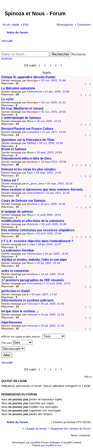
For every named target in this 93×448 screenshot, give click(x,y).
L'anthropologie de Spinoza (21, 118)
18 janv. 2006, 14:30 (53, 204)
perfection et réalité (15, 291)
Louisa (31, 244)
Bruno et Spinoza (13, 149)
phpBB (34, 442)
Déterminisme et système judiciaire (27, 300)
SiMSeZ (31, 143)
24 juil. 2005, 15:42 (52, 274)
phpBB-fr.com (53, 445)
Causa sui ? (10, 180)
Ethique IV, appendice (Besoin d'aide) (28, 77)
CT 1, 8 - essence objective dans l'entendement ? (37, 241)
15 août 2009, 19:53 (58, 283)
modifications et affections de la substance (32, 221)
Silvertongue (34, 253)
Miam (30, 121)
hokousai (32, 303)
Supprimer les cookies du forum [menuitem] (70, 428)
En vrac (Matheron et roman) (22, 108)
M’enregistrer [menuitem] (65, 24)
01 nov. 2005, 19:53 (53, 111)
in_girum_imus (35, 183)
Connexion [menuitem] (83, 24)
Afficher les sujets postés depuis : (21, 336)
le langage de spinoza (17, 211)
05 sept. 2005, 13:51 (48, 172)
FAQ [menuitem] (26, 24)
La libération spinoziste (18, 88)
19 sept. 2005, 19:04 (49, 152)
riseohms (32, 204)
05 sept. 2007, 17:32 (44, 294)
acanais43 (33, 132)
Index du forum (17, 422)
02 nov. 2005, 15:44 (53, 80)
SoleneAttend (35, 192)
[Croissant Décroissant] (46, 348)
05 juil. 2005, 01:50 (52, 303)
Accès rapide (11, 24)
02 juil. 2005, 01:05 (52, 325)
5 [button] (61, 65)
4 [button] (56, 65)
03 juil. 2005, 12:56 (52, 314)
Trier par (6, 342)
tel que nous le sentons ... (19, 311)
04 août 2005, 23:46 (54, 224)
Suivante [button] (66, 65)
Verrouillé (7, 40)
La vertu (7, 99)
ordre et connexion (15, 271)
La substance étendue (17, 250)
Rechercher (60, 54)
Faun (30, 172)
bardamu (32, 161)
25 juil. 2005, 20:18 (48, 263)
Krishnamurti (34, 91)
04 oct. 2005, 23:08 (51, 143)
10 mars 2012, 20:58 (53, 161)
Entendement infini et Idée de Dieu (26, 158)
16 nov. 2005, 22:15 (49, 121)
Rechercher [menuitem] (88, 33)
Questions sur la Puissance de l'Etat (27, 140)
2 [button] (45, 65)
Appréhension (11, 322)
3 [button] (50, 65)
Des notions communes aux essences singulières (38, 230)
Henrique (32, 80)
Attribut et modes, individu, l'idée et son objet (34, 260)
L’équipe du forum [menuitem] (36, 428)
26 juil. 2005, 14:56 (56, 253)
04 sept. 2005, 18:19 (59, 183)
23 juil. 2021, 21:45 (58, 192)
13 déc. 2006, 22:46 (57, 91)
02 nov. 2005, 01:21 (53, 102)
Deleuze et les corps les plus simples (28, 169)
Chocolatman (35, 283)
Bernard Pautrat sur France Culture (27, 129)
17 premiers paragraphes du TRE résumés (32, 280)
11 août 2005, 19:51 (49, 214)
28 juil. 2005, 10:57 (49, 244)
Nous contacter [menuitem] (80, 435)
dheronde (32, 224)
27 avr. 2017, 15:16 (54, 132)
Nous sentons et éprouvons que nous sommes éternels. (42, 189)
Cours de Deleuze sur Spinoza (23, 201)
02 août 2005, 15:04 (49, 233)
